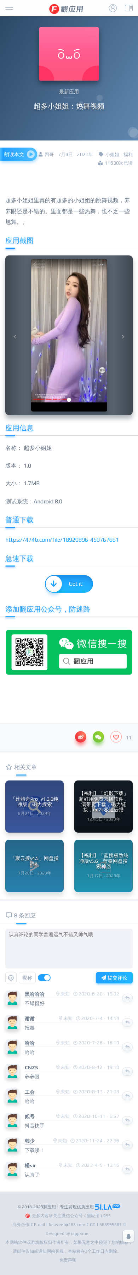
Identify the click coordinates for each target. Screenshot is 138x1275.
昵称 (27, 978)
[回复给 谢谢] (127, 1022)
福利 (128, 154)
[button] (14, 335)
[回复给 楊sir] (127, 1169)
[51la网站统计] (107, 1206)
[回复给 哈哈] (127, 1047)
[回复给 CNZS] (127, 1071)
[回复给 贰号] (127, 1120)
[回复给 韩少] (127, 1145)
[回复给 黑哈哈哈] (127, 998)
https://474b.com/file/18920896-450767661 (62, 539)
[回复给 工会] (127, 1096)
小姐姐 (112, 154)
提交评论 (116, 978)
